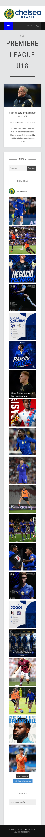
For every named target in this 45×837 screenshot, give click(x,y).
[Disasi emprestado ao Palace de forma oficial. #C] (22, 413)
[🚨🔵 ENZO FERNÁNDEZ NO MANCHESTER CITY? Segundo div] (22, 470)
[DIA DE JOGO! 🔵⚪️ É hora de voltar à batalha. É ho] (22, 614)
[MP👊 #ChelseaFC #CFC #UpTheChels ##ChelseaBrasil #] (22, 758)
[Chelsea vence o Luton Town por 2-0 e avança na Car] (22, 240)
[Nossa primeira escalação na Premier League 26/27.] (22, 585)
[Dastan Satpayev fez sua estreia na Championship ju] (22, 672)
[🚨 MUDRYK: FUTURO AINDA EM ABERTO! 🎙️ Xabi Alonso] (22, 700)
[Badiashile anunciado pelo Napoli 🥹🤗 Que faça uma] (22, 729)
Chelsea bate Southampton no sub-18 (22, 114)
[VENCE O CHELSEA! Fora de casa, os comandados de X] (22, 528)
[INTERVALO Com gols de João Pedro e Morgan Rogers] (22, 556)
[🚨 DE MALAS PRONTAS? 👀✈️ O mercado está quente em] (22, 643)
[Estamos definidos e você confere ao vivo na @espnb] (22, 297)
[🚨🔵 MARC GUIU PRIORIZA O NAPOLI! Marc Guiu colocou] (22, 355)
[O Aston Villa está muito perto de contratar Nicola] (22, 441)
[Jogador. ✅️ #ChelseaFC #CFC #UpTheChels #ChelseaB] (22, 211)
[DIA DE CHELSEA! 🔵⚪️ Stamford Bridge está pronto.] (22, 326)
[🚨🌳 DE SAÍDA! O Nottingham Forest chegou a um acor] (22, 499)
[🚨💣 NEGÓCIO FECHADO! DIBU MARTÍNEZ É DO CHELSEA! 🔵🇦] (22, 269)
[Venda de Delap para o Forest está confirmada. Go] (22, 384)
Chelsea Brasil (18, 122)
